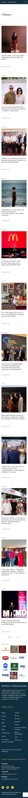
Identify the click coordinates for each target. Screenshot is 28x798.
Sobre (16, 737)
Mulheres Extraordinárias (19, 733)
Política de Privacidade (7, 742)
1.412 (17, 637)
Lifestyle (3, 726)
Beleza (3, 729)
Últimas (3, 713)
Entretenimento (5, 733)
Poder (3, 719)
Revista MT (17, 721)
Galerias (3, 736)
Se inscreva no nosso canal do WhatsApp (11, 750)
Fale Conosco (18, 740)
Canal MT (17, 713)
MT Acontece (4, 739)
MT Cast (17, 716)
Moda (2, 723)
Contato (17, 724)
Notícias (3, 716)
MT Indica (17, 719)
